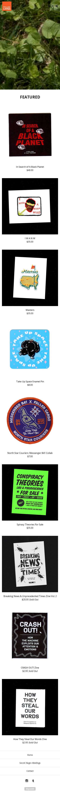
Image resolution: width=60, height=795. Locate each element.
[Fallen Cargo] (16, 6)
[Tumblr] (33, 781)
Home (30, 755)
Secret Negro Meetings (30, 763)
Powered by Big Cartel (30, 789)
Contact (30, 771)
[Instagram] (27, 781)
